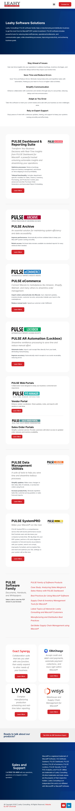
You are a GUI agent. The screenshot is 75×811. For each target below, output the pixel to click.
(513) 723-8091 (13, 772)
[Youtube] (63, 805)
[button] (54, 4)
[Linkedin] (68, 805)
